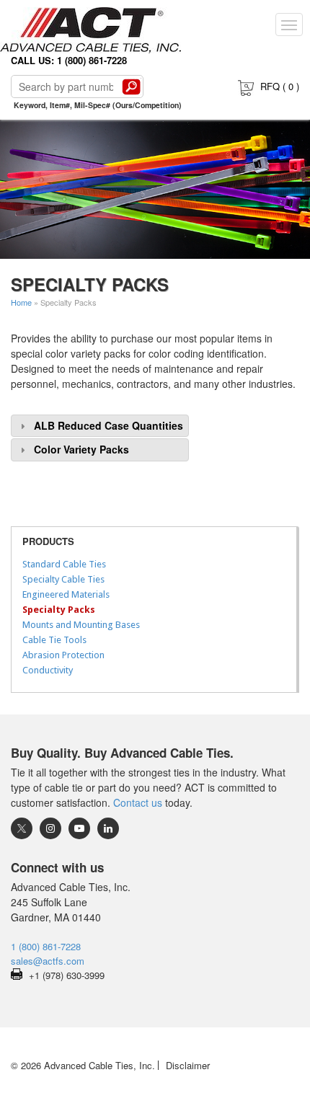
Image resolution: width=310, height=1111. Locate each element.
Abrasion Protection (63, 655)
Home (21, 302)
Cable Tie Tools (54, 639)
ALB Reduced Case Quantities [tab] (108, 425)
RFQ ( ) (279, 86)
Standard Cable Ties (64, 564)
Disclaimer (188, 1065)
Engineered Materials (66, 594)
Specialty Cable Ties (63, 579)
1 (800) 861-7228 (46, 946)
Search (131, 86)
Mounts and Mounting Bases (81, 624)
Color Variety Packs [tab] (81, 449)
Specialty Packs (58, 609)
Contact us (137, 802)
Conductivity (47, 670)
